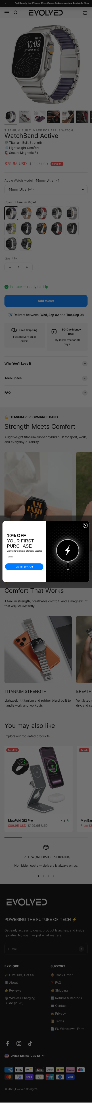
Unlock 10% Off (24, 566)
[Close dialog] (85, 525)
